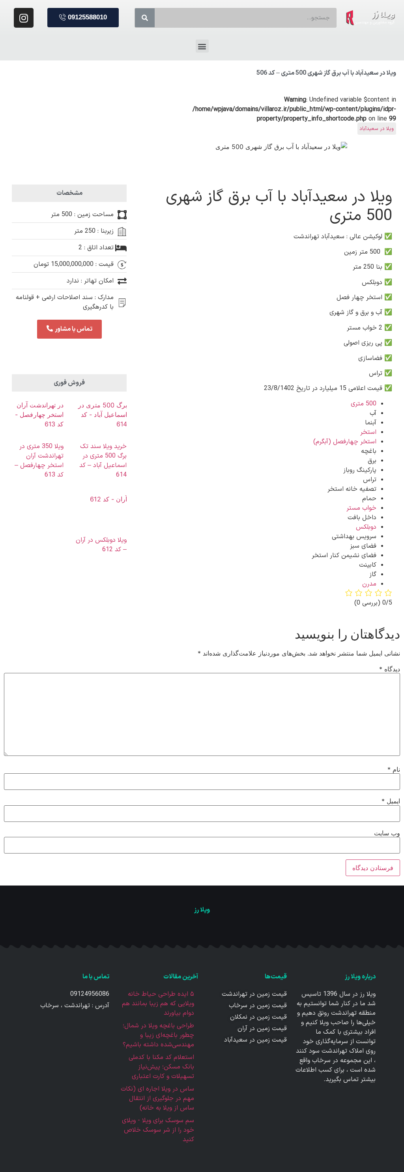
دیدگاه (389, 669)
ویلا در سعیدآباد (376, 128)
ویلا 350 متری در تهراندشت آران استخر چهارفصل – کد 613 (39, 461)
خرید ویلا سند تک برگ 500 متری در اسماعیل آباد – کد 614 (103, 461)
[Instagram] (24, 18)
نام (393, 769)
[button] (83, 17)
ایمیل (391, 801)
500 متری (363, 404)
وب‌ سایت (387, 833)
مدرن (369, 584)
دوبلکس (366, 527)
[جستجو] (145, 17)
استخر (368, 432)
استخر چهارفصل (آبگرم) (344, 442)
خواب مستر (361, 508)
